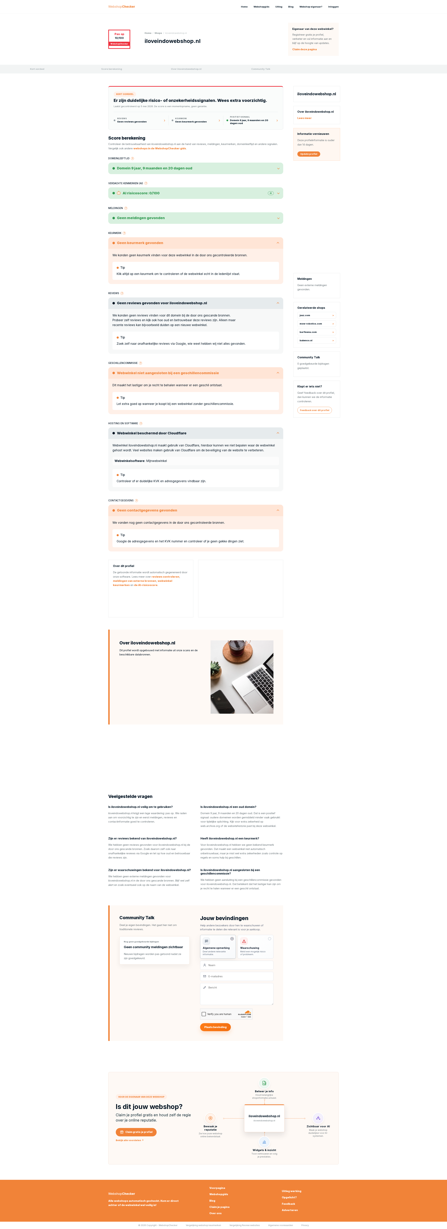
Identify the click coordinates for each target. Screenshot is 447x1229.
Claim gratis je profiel (138, 1131)
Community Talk (260, 69)
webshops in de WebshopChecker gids (159, 148)
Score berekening (111, 69)
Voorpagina (217, 1188)
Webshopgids (261, 6)
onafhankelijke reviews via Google (162, 343)
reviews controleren (165, 576)
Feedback (288, 1203)
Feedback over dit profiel (314, 410)
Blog (291, 6)
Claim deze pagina (304, 49)
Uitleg (278, 6)
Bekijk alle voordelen (130, 1140)
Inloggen (333, 6)
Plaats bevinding (215, 1027)
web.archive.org (210, 826)
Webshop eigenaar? (310, 6)
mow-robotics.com (311, 323)
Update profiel (308, 154)
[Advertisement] (241, 588)
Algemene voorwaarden (280, 1225)
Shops (158, 33)
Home (244, 6)
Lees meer (304, 118)
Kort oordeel (37, 69)
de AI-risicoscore (145, 585)
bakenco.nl (306, 340)
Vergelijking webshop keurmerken (203, 1225)
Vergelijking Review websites (244, 1225)
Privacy (305, 1225)
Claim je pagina (219, 1207)
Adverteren (290, 1210)
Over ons (215, 1213)
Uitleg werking (291, 1191)
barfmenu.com (308, 332)
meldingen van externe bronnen (134, 580)
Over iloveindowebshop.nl (186, 69)
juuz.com (305, 315)
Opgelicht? (289, 1197)
